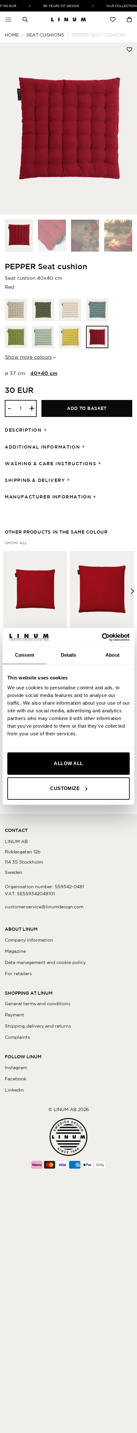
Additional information (42, 447)
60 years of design (58, 6)
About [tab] (112, 655)
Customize (65, 788)
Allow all (68, 763)
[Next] (126, 128)
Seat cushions (45, 34)
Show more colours (28, 357)
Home (12, 34)
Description (23, 430)
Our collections (119, 6)
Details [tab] (68, 655)
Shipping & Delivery (35, 480)
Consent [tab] (24, 655)
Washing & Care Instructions (50, 463)
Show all (16, 543)
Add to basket (87, 408)
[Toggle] (47, 430)
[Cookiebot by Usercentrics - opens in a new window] (102, 637)
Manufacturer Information (48, 496)
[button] (8, 19)
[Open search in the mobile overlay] (25, 19)
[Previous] (11, 128)
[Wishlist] (113, 19)
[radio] (16, 310)
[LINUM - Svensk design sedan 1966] (68, 19)
